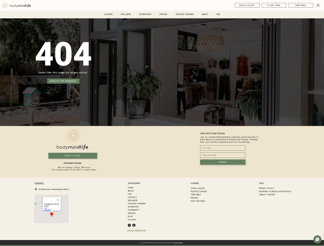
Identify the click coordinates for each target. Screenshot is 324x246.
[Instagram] (129, 225)
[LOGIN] (318, 5)
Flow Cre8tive (178, 242)
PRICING (194, 198)
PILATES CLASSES (199, 191)
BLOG (130, 216)
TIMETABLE (196, 195)
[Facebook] (133, 225)
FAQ (130, 194)
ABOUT (131, 191)
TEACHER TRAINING (137, 204)
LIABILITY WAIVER (267, 195)
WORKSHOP (133, 207)
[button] (108, 13)
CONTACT (132, 197)
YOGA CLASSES (198, 188)
